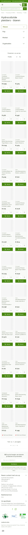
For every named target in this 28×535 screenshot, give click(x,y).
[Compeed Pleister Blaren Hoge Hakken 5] (21, 259)
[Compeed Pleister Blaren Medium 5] (21, 132)
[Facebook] (12, 509)
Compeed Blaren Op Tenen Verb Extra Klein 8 (7, 173)
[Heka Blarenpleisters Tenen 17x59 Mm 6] (21, 416)
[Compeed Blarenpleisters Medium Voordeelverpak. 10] (7, 67)
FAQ (2, 497)
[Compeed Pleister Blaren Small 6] (21, 67)
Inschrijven (14, 464)
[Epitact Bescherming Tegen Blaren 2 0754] (7, 132)
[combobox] (12, 8)
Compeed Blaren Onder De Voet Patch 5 (20, 111)
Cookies (3, 526)
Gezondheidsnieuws (18, 503)
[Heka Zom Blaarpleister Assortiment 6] (7, 416)
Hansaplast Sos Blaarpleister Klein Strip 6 (6, 364)
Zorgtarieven (22, 505)
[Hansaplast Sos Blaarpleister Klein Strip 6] (7, 354)
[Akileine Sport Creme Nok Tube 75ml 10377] (7, 324)
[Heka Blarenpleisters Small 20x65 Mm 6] (21, 291)
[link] (11, 445)
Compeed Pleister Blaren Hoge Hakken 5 (20, 269)
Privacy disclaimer (21, 525)
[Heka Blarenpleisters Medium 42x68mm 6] (21, 162)
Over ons (3, 503)
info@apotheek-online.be (15, 486)
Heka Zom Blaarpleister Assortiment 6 (5, 426)
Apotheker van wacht (7, 505)
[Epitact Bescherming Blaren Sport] (21, 386)
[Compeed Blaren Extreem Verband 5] (7, 226)
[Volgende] (17, 445)
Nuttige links (9, 503)
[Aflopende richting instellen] (20, 57)
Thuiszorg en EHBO (10, 12)
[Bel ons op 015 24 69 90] (20, 5)
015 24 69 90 (9, 484)
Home (2, 12)
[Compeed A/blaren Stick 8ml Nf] (7, 259)
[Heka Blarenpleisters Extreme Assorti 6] (21, 354)
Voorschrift (16, 505)
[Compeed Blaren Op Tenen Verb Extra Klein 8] (7, 162)
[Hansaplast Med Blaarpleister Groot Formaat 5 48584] (7, 194)
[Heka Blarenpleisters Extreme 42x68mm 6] (21, 324)
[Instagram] (15, 509)
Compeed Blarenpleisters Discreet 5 (5, 394)
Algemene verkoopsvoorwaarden (8, 525)
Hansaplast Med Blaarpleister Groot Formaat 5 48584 (7, 204)
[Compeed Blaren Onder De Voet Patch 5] (21, 101)
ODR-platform (8, 526)
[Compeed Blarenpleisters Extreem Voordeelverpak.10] (7, 291)
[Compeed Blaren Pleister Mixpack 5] (7, 101)
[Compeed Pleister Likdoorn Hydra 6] (21, 194)
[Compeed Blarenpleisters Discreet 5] (7, 386)
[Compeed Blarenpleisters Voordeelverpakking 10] (21, 226)
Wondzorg (19, 12)
